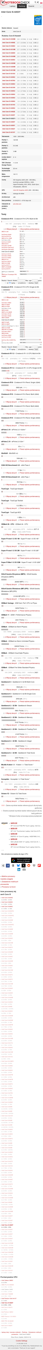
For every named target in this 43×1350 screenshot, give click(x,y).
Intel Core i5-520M (7, 1148)
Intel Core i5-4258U (8, 77)
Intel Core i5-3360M (7, 929)
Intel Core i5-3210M (7, 943)
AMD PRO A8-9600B (7, 1321)
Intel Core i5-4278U (8, 80)
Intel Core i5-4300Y (8, 122)
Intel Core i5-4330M (8, 39)
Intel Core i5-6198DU (8, 1061)
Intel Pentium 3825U (6, 335)
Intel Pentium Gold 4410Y (9, 1298)
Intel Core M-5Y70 (6, 269)
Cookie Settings (21, 1341)
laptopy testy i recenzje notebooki (11, 1332)
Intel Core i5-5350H (7, 988)
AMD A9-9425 (5, 333)
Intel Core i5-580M (7, 1006)
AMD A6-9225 (5, 310)
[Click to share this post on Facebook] (8, 866)
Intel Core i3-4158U (6, 337)
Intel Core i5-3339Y (6, 242)
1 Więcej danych (10, 390)
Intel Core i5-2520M (7, 952)
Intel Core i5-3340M (7, 1198)
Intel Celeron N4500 (6, 255)
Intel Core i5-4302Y (8, 129)
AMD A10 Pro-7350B (7, 238)
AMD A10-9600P (6, 324)
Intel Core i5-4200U (8, 108)
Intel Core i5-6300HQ (8, 915)
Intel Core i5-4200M (8, 67)
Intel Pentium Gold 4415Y (8, 247)
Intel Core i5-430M (7, 1125)
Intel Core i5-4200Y (8, 125)
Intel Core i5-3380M (7, 1098)
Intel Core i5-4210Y (8, 132)
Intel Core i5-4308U (8, 46)
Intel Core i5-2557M (7, 1025)
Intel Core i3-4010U (6, 254)
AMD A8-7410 (5, 259)
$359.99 (14, 833)
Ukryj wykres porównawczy (29, 229)
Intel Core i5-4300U (8, 101)
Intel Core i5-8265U (7, 902)
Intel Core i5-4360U (8, 94)
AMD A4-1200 (5, 231)
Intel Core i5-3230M (7, 1189)
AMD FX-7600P (5, 322)
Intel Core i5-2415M (7, 1038)
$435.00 (14, 844)
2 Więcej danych (10, 534)
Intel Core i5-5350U (7, 1029)
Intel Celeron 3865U (6, 303)
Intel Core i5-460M (7, 1107)
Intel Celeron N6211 (6, 331)
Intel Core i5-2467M (7, 1079)
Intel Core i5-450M (7, 1143)
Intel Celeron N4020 (6, 316)
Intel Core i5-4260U (8, 91)
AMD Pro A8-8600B (6, 267)
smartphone (22, 283)
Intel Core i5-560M (7, 1202)
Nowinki (31, 6)
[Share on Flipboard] (39, 865)
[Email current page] (24, 870)
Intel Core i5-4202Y (7, 1225)
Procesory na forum (9, 887)
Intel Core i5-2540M (7, 1175)
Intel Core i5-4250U (8, 60)
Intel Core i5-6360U (7, 1011)
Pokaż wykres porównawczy (29, 364)
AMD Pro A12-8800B (7, 312)
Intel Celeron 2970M (6, 245)
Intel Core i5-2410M (7, 970)
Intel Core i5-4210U (8, 105)
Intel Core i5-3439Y (7, 1220)
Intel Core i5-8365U (7, 906)
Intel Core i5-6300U (7, 938)
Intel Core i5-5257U (7, 979)
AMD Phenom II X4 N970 (8, 1316)
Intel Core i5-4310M (8, 49)
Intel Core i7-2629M (7, 1294)
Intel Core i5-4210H (8, 87)
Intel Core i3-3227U (6, 261)
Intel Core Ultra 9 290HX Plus (9, 340)
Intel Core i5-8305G (7, 898)
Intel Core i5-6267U (7, 1084)
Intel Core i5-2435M (7, 1211)
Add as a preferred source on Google (23, 860)
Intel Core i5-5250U (7, 1088)
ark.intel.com (17, 204)
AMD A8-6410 (5, 244)
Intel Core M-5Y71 (6, 265)
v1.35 (2, 850)
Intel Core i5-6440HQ (8, 925)
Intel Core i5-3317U (7, 1043)
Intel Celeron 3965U (7, 1280)
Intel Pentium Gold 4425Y (8, 249)
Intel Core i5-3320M (7, 934)
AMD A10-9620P (6, 304)
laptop (13, 283)
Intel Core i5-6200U (7, 1034)
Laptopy (12, 6)
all (7, 283)
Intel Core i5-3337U (7, 1184)
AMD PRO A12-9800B (7, 329)
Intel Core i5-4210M (8, 70)
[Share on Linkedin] (19, 869)
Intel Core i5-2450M (7, 1207)
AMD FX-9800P (5, 317)
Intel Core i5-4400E (8, 42)
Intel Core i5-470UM (7, 1243)
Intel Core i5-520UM (7, 1248)
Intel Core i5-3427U (7, 975)
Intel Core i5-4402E (8, 112)
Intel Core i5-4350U (8, 98)
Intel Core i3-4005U (6, 257)
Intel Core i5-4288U (8, 84)
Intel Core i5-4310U (8, 73)
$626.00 (14, 828)
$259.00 (14, 839)
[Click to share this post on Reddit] (29, 865)
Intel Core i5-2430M (7, 961)
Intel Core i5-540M (7, 1120)
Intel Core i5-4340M (8, 56)
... (40, 6)
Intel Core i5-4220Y (8, 115)
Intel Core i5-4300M (8, 63)
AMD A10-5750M (6, 328)
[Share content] (3, 865)
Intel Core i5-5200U (7, 1047)
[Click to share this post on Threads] (13, 866)
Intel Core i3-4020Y (6, 1325)
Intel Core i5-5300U (7, 1193)
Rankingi (22, 6)
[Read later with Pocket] (34, 865)
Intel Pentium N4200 (6, 234)
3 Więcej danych (10, 229)
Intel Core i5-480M (7, 1111)
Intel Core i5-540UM (7, 1266)
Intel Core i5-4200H (8, 53)
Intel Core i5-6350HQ (8, 911)
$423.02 (14, 823)
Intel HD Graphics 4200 (20, 190)
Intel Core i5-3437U (7, 1161)
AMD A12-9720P (6, 306)
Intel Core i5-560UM (7, 1252)
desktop (31, 283)
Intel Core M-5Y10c (6, 236)
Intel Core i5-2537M (7, 1075)
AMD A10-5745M (6, 263)
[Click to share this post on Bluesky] (18, 866)
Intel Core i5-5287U (7, 1139)
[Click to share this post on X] (23, 865)
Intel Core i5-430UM (7, 1257)
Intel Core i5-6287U (7, 947)
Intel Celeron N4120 (6, 314)
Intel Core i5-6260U (7, 1070)
